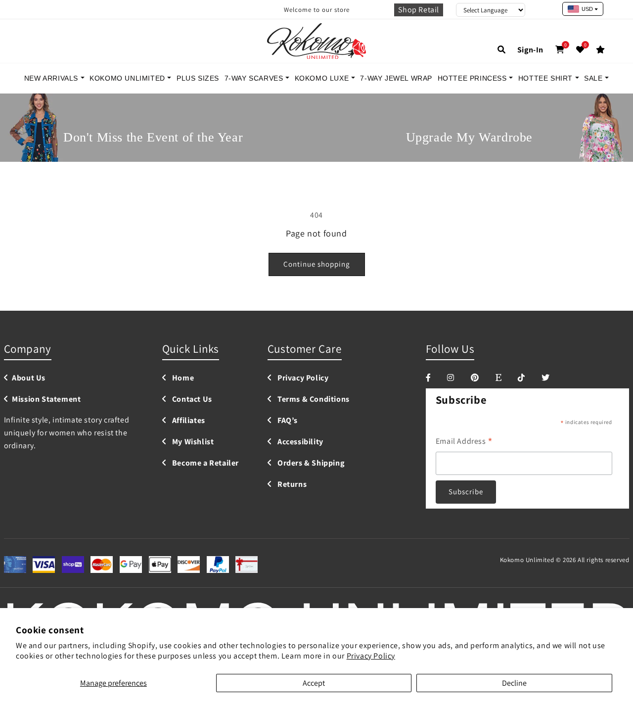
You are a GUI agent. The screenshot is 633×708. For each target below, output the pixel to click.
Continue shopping (316, 264)
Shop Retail (418, 9)
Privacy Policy (371, 656)
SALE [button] (594, 78)
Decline (514, 683)
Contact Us (191, 399)
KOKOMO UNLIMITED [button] (128, 78)
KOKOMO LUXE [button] (323, 78)
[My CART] (560, 50)
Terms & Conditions (312, 399)
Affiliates (187, 420)
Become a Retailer (204, 463)
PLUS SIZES (198, 78)
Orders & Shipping (309, 463)
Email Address (464, 442)
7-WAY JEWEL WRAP (396, 78)
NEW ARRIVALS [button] (52, 78)
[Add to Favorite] (580, 50)
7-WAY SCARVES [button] (255, 78)
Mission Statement (46, 399)
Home (182, 378)
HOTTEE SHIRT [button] (546, 78)
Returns (291, 484)
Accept (314, 683)
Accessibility (299, 442)
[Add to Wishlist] (600, 50)
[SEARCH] (501, 50)
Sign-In (530, 50)
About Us (28, 378)
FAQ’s (286, 420)
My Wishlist (192, 442)
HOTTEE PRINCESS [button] (473, 78)
